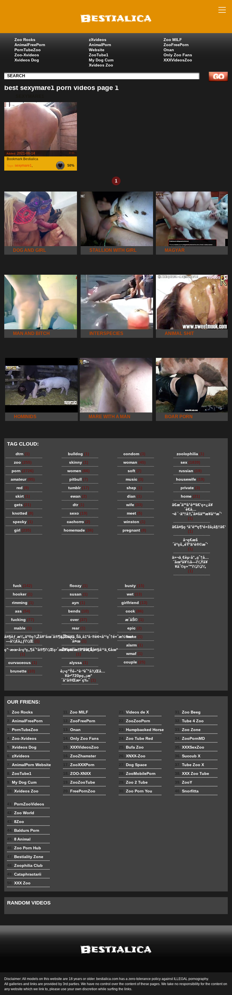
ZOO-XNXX (77, 773)
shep (134, 487)
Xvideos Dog (26, 60)
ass (22, 611)
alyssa (78, 662)
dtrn (23, 454)
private (190, 487)
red (22, 487)
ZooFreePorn (176, 44)
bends (78, 611)
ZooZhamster (79, 756)
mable (23, 628)
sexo (78, 513)
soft (134, 471)
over (78, 619)
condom (134, 454)
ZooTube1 (98, 55)
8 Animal (19, 839)
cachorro (78, 521)
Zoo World (20, 813)
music (134, 479)
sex (190, 462)
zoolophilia (190, 454)
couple (134, 662)
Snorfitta (187, 791)
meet (134, 513)
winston (134, 521)
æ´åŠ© (134, 619)
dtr (78, 504)
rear (78, 628)
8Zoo (15, 821)
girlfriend (134, 602)
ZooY (183, 782)
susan (79, 594)
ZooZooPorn (134, 721)
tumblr (78, 487)
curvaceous (22, 662)
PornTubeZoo (27, 50)
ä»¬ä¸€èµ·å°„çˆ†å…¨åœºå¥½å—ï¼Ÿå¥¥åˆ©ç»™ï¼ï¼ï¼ (190, 564)
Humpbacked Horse (141, 729)
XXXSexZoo (189, 747)
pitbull (78, 479)
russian (190, 471)
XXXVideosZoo (178, 60)
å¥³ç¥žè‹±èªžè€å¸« (78, 651)
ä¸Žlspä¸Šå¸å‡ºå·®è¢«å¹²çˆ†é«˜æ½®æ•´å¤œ (80, 638)
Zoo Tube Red (136, 738)
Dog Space (133, 764)
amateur (23, 479)
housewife (190, 479)
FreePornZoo (79, 791)
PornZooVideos (25, 804)
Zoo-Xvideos (26, 55)
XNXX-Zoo (132, 756)
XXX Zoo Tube (192, 773)
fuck (22, 585)
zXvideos (97, 39)
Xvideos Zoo (101, 65)
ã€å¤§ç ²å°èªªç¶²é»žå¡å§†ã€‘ (192, 529)
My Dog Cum (101, 60)
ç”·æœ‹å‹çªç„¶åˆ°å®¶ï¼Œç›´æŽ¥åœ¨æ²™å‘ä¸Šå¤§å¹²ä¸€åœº (24, 651)
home (190, 496)
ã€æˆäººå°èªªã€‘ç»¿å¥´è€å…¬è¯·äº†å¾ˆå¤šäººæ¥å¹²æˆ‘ (192, 511)
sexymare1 (23, 165)
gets (22, 504)
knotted (22, 513)
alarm (134, 645)
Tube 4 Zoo (189, 721)
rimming (23, 602)
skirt (22, 496)
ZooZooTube (79, 782)
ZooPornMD (190, 738)
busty (134, 585)
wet (134, 594)
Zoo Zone (188, 729)
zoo (23, 462)
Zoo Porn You (135, 791)
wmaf (134, 653)
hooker (23, 594)
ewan (78, 496)
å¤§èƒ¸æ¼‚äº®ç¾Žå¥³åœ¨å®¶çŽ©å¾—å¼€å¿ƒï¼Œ (24, 638)
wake (134, 636)
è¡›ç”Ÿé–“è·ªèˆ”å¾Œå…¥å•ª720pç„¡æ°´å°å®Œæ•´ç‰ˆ (80, 675)
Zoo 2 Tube (133, 782)
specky (23, 521)
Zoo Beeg (188, 712)
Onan (169, 50)
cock (134, 611)
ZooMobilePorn (137, 773)
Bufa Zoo (131, 747)
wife (134, 504)
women (78, 471)
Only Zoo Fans (178, 55)
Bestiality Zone (25, 856)
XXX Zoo (19, 883)
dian (134, 496)
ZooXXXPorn (78, 764)
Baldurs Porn (23, 830)
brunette (22, 671)
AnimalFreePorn (29, 44)
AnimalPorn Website (100, 47)
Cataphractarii (24, 874)
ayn (78, 602)
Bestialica (116, 18)
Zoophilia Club (25, 865)
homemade (78, 530)
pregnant (134, 530)
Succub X (187, 756)
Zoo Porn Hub (24, 848)
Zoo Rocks (24, 39)
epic (134, 628)
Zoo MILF (173, 39)
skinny (78, 462)
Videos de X (134, 712)
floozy (79, 585)
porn (23, 471)
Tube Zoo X (189, 764)
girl (22, 530)
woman (134, 462)
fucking (22, 619)
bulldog (78, 454)
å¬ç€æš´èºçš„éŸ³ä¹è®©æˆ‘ (190, 544)
